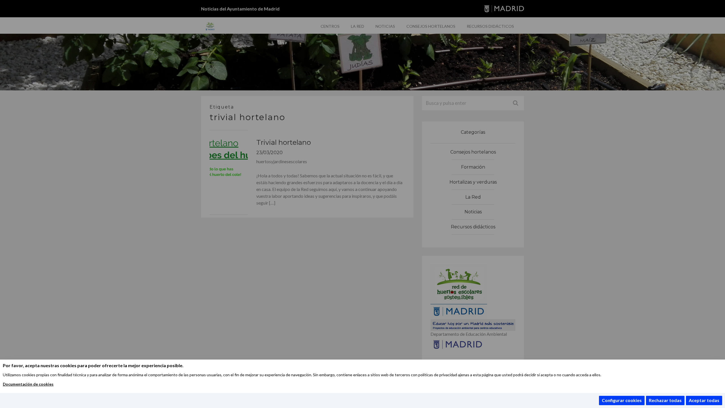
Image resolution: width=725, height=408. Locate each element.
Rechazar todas (665, 400)
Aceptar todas (704, 400)
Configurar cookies (622, 400)
